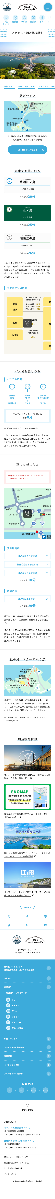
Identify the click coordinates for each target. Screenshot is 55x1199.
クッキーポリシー (11, 1174)
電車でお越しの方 (26, 86)
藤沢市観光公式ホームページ (15, 1163)
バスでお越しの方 (46, 86)
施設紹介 (33, 22)
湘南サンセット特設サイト (14, 1157)
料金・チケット (10, 1038)
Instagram (27, 1109)
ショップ (15, 1016)
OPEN (49, 987)
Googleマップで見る (27, 149)
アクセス (24, 22)
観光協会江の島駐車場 (27, 564)
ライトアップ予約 (11, 1064)
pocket (45, 925)
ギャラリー (16, 1022)
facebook (27, 916)
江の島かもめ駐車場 (27, 572)
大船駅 (25, 428)
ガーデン (51, 22)
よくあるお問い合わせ (13, 1073)
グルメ (14, 1011)
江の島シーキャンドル (7, 7)
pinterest (9, 925)
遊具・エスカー (18, 1028)
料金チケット (6, 23)
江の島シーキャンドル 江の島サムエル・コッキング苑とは (19, 968)
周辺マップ (9, 86)
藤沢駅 (9, 428)
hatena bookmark (27, 925)
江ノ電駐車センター (27, 598)
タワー (42, 22)
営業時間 (15, 22)
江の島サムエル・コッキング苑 (27, 7)
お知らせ (8, 978)
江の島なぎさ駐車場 (27, 555)
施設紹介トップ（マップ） (17, 993)
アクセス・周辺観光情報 (14, 1047)
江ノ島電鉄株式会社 (12, 1168)
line (45, 916)
